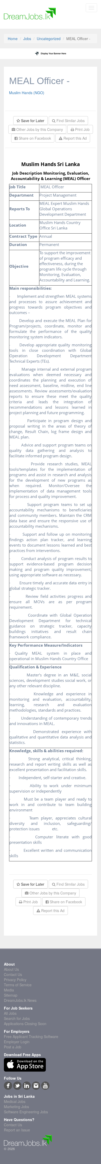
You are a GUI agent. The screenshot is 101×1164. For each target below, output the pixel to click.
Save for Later (32, 120)
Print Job (82, 129)
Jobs (27, 38)
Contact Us (13, 974)
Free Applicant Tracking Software (31, 1036)
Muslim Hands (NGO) (26, 92)
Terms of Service (18, 984)
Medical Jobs (14, 1101)
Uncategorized (49, 38)
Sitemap (10, 995)
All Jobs (10, 1013)
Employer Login (17, 1041)
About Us (11, 969)
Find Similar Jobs (70, 120)
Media (9, 990)
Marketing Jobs (16, 1106)
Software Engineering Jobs (26, 1111)
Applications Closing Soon (25, 1023)
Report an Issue (17, 1129)
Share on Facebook (34, 138)
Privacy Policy (15, 979)
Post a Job (12, 1046)
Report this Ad (74, 138)
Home (13, 38)
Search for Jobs (17, 1018)
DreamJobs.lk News (20, 1000)
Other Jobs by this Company (39, 129)
